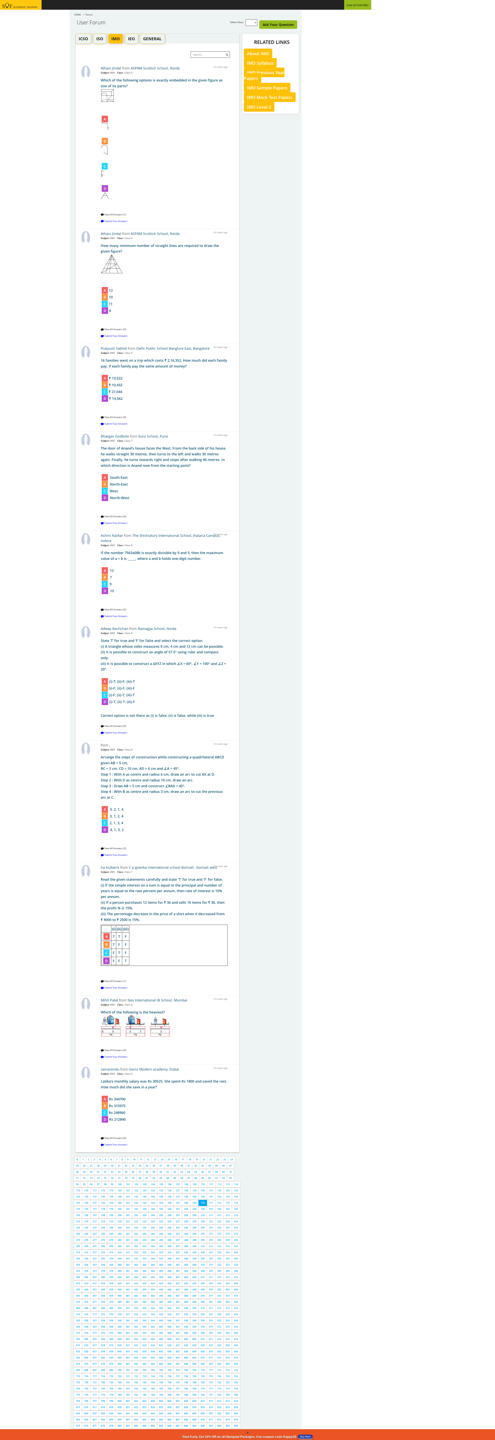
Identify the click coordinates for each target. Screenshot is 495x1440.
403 (145, 1277)
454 (236, 1289)
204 (153, 1215)
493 (228, 1302)
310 (203, 1246)
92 (223, 1178)
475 (78, 1302)
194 (236, 1209)
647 (178, 1351)
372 (219, 1264)
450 (203, 1289)
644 (153, 1351)
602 (136, 1339)
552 (219, 1320)
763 (145, 1388)
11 (141, 1159)
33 (133, 1165)
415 (78, 1283)
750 (203, 1382)
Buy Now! (305, 1436)
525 (161, 1314)
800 (120, 1401)
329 (194, 1252)
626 (169, 1345)
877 (95, 1425)
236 (86, 1227)
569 (194, 1326)
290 (203, 1240)
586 (169, 1333)
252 (219, 1227)
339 (111, 1258)
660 (120, 1357)
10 (134, 1159)
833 (228, 1407)
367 (178, 1264)
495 (78, 1308)
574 (236, 1326)
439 (111, 1289)
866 (169, 1419)
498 (103, 1308)
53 (112, 1172)
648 (186, 1351)
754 (236, 1382)
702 (136, 1370)
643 (145, 1351)
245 (161, 1227)
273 (228, 1233)
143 (145, 1196)
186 (169, 1209)
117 (95, 1190)
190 (203, 1209)
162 (136, 1202)
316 (86, 1252)
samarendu (110, 1069)
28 (98, 1165)
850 (203, 1413)
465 (161, 1295)
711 (211, 1370)
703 (145, 1370)
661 (128, 1357)
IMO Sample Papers (267, 88)
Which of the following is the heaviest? (133, 1012)
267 (178, 1233)
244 (153, 1227)
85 (174, 1178)
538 (103, 1320)
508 (186, 1308)
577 (95, 1333)
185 (161, 1209)
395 (78, 1277)
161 (128, 1202)
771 (211, 1388)
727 (178, 1376)
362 (136, 1264)
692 (219, 1363)
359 (111, 1264)
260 (120, 1233)
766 (169, 1388)
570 (203, 1326)
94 (77, 1184)
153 (228, 1196)
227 (178, 1221)
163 (145, 1202)
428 (186, 1283)
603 (145, 1339)
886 (169, 1425)
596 (86, 1339)
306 (169, 1246)
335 (78, 1258)
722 (136, 1376)
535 (78, 1320)
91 (216, 1178)
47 (230, 1165)
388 (186, 1271)
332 (219, 1252)
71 (77, 1178)
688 (186, 1363)
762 (136, 1388)
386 (169, 1271)
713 (228, 1370)
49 (84, 1172)
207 (178, 1215)
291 (211, 1240)
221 (128, 1221)
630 (203, 1345)
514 (236, 1308)
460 (120, 1295)
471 (211, 1295)
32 (126, 1165)
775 (78, 1394)
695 (78, 1370)
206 (169, 1215)
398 (103, 1277)
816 (86, 1407)
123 (145, 1190)
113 (228, 1184)
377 (95, 1271)
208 (186, 1215)
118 (103, 1190)
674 (236, 1357)
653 (228, 1351)
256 (86, 1233)
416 (86, 1283)
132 (219, 1190)
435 (78, 1289)
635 (78, 1351)
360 (120, 1264)
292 (219, 1240)
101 (128, 1184)
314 (236, 1246)
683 (145, 1363)
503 (145, 1308)
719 (111, 1376)
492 (219, 1302)
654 (236, 1351)
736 (86, 1382)
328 (186, 1252)
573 (228, 1326)
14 (162, 1159)
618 (103, 1345)
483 (145, 1302)
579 (111, 1333)
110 (203, 1184)
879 (111, 1425)
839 (111, 1413)
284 (153, 1240)
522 (136, 1314)
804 (153, 1401)
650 (203, 1351)
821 (128, 1407)
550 (203, 1320)
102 (136, 1184)
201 (128, 1215)
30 (112, 1165)
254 (236, 1227)
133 (228, 1190)
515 (78, 1314)
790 (203, 1394)
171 (211, 1202)
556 (86, 1326)
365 (161, 1264)
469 (194, 1295)
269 (194, 1233)
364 (153, 1264)
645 (161, 1351)
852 (219, 1413)
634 (236, 1345)
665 (161, 1357)
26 (84, 1165)
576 (86, 1333)
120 (120, 1190)
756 (86, 1388)
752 (219, 1382)
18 (190, 1159)
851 (211, 1413)
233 (228, 1221)
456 (86, 1295)
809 (194, 1401)
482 (136, 1302)
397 (95, 1277)
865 (161, 1419)
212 (219, 1215)
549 (194, 1320)
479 (111, 1302)
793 (228, 1394)
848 (186, 1413)
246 (169, 1227)
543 (145, 1320)
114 (236, 1184)
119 (111, 1190)
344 (153, 1258)
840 (120, 1413)
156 (86, 1202)
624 (153, 1345)
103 (145, 1184)
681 (128, 1363)
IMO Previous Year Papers (264, 75)
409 (194, 1277)
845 (161, 1413)
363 (145, 1264)
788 (186, 1394)
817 (95, 1407)
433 (228, 1283)
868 (186, 1419)
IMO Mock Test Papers (270, 97)
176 (86, 1209)
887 (178, 1425)
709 (194, 1370)
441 (128, 1289)
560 (120, 1326)
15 (169, 1159)
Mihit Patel (109, 1000)
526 (169, 1314)
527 (178, 1314)
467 (178, 1295)
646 (169, 1351)
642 (136, 1351)
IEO (131, 38)
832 (219, 1407)
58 (147, 1172)
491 (211, 1302)
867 (178, 1419)
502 (136, 1308)
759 (111, 1388)
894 (236, 1425)
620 (120, 1345)
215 (78, 1221)
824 (153, 1407)
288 (186, 1240)
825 (161, 1407)
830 (203, 1407)
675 (78, 1363)
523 (145, 1314)
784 (153, 1394)
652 (219, 1351)
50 (91, 1172)
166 (169, 1202)
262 (136, 1233)
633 (228, 1345)
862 (136, 1419)
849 (194, 1413)
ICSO (83, 38)
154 (236, 1196)
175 (78, 1209)
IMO (115, 38)
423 (145, 1283)
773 (228, 1388)
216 (86, 1221)
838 (103, 1413)
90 (209, 1178)
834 (236, 1407)
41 (188, 1165)
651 (211, 1351)
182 (136, 1209)
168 (186, 1202)
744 (153, 1382)
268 (186, 1233)
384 (153, 1271)
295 (78, 1246)
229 (194, 1221)
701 (128, 1370)
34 (140, 1165)
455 (78, 1295)
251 (211, 1227)
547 (178, 1320)
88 (195, 1178)
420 (120, 1283)
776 (86, 1394)
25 (77, 1165)
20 (203, 1159)
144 (153, 1196)
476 (86, 1302)
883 (145, 1425)
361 (128, 1264)
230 (203, 1221)
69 (223, 1172)
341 (128, 1258)
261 (128, 1233)
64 (188, 1172)
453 (228, 1289)
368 (186, 1264)
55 (126, 1172)
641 (128, 1351)
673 (228, 1357)
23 (224, 1159)
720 (120, 1376)
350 (203, 1258)
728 (186, 1376)
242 (136, 1227)
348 (186, 1258)
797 (95, 1401)
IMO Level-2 (259, 107)
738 (103, 1382)
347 (178, 1258)
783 (145, 1394)
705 (161, 1370)
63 (181, 1172)
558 (103, 1326)
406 (169, 1277)
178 (103, 1209)
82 (154, 1178)
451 (211, 1289)
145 (161, 1196)
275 (78, 1240)
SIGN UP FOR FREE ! (357, 5)
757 (95, 1388)
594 (236, 1333)
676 (86, 1363)
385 (161, 1271)
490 (203, 1302)
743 (145, 1382)
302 (136, 1246)
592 (219, 1333)
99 (112, 1184)
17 (183, 1159)
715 (78, 1376)
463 (145, 1295)
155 (78, 1202)
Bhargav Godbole (115, 436)
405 (161, 1277)
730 (203, 1376)
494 (236, 1302)
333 (228, 1252)
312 (219, 1246)
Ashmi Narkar (112, 535)
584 (153, 1333)
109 (195, 1184)
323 (145, 1252)
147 (178, 1196)
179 (111, 1209)
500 (120, 1308)
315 (78, 1252)
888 (186, 1425)
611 (211, 1339)
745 (161, 1382)
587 (178, 1333)
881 (128, 1425)
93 (230, 1178)
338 (103, 1258)
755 (78, 1388)
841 (128, 1413)
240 (120, 1227)
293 (228, 1240)
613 (228, 1339)
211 (211, 1215)
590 (203, 1333)
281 (128, 1240)
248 (186, 1227)
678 (103, 1363)
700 (120, 1370)
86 (181, 1178)
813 (228, 1401)
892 (219, 1425)
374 (236, 1264)
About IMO (258, 53)
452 (219, 1289)
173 (228, 1202)
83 (161, 1178)
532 (219, 1314)
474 (236, 1295)
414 (236, 1277)
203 (145, 1215)
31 (119, 1165)
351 (211, 1258)
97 (98, 1184)
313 (228, 1246)
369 (194, 1264)
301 (128, 1246)
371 (211, 1264)
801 (128, 1401)
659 (111, 1357)
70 (230, 1172)
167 (178, 1202)
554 (236, 1320)
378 (103, 1271)
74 (98, 1178)
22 (217, 1159)
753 (228, 1382)
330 (203, 1252)
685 (161, 1363)
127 (178, 1190)
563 (145, 1326)
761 (128, 1388)
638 (103, 1351)
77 (119, 1178)
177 (95, 1209)
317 (95, 1252)
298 (103, 1246)
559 (111, 1326)
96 (91, 1184)
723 (145, 1376)
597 (95, 1339)
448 (186, 1289)
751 (211, 1382)
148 (186, 1196)
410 (203, 1277)
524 (153, 1314)
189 (194, 1209)
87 (188, 1178)
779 (111, 1394)
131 (211, 1190)
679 (111, 1363)
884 (153, 1425)
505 (161, 1308)
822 (136, 1407)
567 (178, 1326)
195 (78, 1215)
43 (202, 1165)
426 (169, 1283)
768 (186, 1388)
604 (153, 1339)
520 (120, 1314)
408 (186, 1277)
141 (128, 1196)
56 (133, 1172)
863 (145, 1419)
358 (103, 1264)
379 (111, 1271)
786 (169, 1394)
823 (145, 1407)
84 (167, 1178)
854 (236, 1413)
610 (203, 1339)
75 (105, 1178)
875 (78, 1425)
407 (178, 1277)
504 (153, 1308)
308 (186, 1246)
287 (178, 1240)
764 (153, 1388)
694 (236, 1363)
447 (178, 1289)
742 (136, 1382)
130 (203, 1190)
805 (161, 1401)
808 (186, 1401)
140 (120, 1196)
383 (145, 1271)
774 (236, 1388)
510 (203, 1308)
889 (194, 1425)
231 (211, 1221)
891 (211, 1425)
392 (219, 1271)
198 (103, 1215)
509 (194, 1308)
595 (78, 1339)
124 (153, 1190)
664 (153, 1357)
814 (236, 1401)
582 (136, 1333)
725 (161, 1376)
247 (178, 1227)
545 (161, 1320)
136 (86, 1196)
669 (194, 1357)
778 (103, 1394)
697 (95, 1370)
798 (103, 1401)
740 (120, 1382)
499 (111, 1308)
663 (145, 1357)
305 (161, 1246)
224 (153, 1221)
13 (155, 1159)
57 (140, 1172)
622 (136, 1345)
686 (169, 1363)
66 (202, 1172)
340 (120, 1258)
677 (95, 1363)
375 (78, 1271)
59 (154, 1172)
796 (86, 1401)
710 (203, 1370)
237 (95, 1227)
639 (111, 1351)
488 (186, 1302)
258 (103, 1233)
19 (196, 1159)
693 (228, 1363)
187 (178, 1209)
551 (211, 1320)
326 (169, 1252)
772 (219, 1388)
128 (186, 1190)
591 (211, 1333)
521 (128, 1314)
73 (91, 1178)
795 (78, 1401)
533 (228, 1314)
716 (86, 1376)
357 (95, 1264)
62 (174, 1172)
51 (98, 1172)
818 (103, 1407)
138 (103, 1196)
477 (95, 1302)
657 (95, 1357)
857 (95, 1419)
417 (95, 1283)
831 (211, 1407)
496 (86, 1308)
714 (236, 1370)
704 (153, 1370)
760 (120, 1388)
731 (211, 1376)
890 (203, 1425)
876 (86, 1425)
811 (211, 1401)
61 (167, 1172)
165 (161, 1202)
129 (194, 1190)
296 (86, 1246)
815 (78, 1407)
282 (136, 1240)
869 (194, 1419)
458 (103, 1295)
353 (228, 1258)
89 (202, 1178)
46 (223, 1165)
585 (161, 1333)
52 (105, 1172)
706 (169, 1370)
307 (178, 1246)
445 (161, 1289)
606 (169, 1339)
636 (86, 1351)
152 (219, 1196)
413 (228, 1277)
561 (128, 1326)
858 (103, 1419)
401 (128, 1277)
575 (78, 1333)
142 (136, 1196)
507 (178, 1308)
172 (219, 1202)
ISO (99, 38)
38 (167, 1165)
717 (95, 1376)
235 (78, 1227)
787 (178, 1394)
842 (136, 1413)
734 (236, 1376)
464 (153, 1295)
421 (128, 1283)
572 (219, 1326)
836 (86, 1413)
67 (209, 1172)
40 (181, 1165)
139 (111, 1196)
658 (103, 1357)
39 (174, 1165)
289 (194, 1240)
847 (178, 1413)
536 (86, 1320)
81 (147, 1178)
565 (161, 1326)
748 (186, 1382)
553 (228, 1320)
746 (169, 1382)
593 (228, 1333)
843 (145, 1413)
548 (186, 1320)
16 (176, 1159)
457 (95, 1295)
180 (120, 1209)
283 (145, 1240)
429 (194, 1283)
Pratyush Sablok (114, 348)
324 (153, 1252)
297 (95, 1246)
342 (136, 1258)
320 (120, 1252)
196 (86, 1215)
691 (211, 1363)
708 (186, 1370)
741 (128, 1382)
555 (78, 1326)
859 (111, 1419)
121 (128, 1190)
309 (194, 1246)
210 (203, 1215)
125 (161, 1190)
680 (120, 1363)
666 (169, 1357)
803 (145, 1401)
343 (145, 1258)
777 (95, 1394)
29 (105, 1165)
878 (103, 1425)
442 (136, 1289)
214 (236, 1215)
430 (203, 1283)
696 (86, 1370)
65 (195, 1172)
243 (145, 1227)
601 (128, 1339)
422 (136, 1283)
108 (186, 1184)
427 (178, 1283)
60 (161, 1172)
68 (216, 1172)
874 (236, 1419)
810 (203, 1401)
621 (128, 1345)
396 (86, 1277)
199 (111, 1215)
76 (112, 1178)
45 (216, 1165)
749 (194, 1382)
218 (103, 1221)
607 (178, 1339)
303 (145, 1246)
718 (103, 1376)
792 (219, 1394)
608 (186, 1339)
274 (236, 1233)
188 (186, 1209)
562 (136, 1326)
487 (178, 1302)
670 (203, 1357)
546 (169, 1320)
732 (219, 1376)
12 (148, 1159)
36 (154, 1165)
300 (120, 1246)
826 (169, 1407)
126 (169, 1190)
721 (128, 1376)
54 (119, 1172)
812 (219, 1401)
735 (78, 1382)
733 (228, 1376)
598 (103, 1339)
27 (91, 1165)
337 (95, 1258)
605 (161, 1339)
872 (219, 1419)
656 (86, 1357)
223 (145, 1221)
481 (128, 1302)
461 (128, 1295)
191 (211, 1209)
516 (86, 1314)
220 (120, 1221)
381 (128, 1271)
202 (136, 1215)
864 (153, 1419)
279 (111, 1240)
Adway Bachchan (114, 628)
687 (178, 1363)
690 (203, 1363)
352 (219, 1258)
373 (228, 1264)
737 (95, 1382)
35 (147, 1165)
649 (194, 1351)
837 (95, 1413)
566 (169, 1326)
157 (95, 1202)
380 (120, 1271)
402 (136, 1277)
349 (194, 1258)
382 (136, 1271)
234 (236, 1221)
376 (86, 1271)
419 (111, 1283)
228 (186, 1221)
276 (86, 1240)
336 (86, 1258)
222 (136, 1221)
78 (126, 1178)
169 (194, 1202)
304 (153, 1246)
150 (203, 1196)
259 (111, 1233)
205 (161, 1215)
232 (219, 1221)
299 (111, 1246)
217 (95, 1221)
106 (170, 1184)
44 (209, 1165)
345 (161, 1258)
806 (169, 1401)
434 (236, 1283)
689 (194, 1363)
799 (111, 1401)
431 (211, 1283)
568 (186, 1326)
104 (153, 1184)
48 (77, 1172)
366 (169, 1264)
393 (228, 1271)
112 (220, 1184)
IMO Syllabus (260, 63)
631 (211, 1345)
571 (211, 1326)
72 (84, 1178)
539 (111, 1320)
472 (219, 1295)
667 (178, 1357)
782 (136, 1394)
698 (103, 1370)
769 (194, 1388)
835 (78, 1413)
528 (186, 1314)
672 (219, 1357)
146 (169, 1196)
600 (120, 1339)
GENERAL (152, 38)
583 (145, 1333)
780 (120, 1394)
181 (128, 1209)
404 (153, 1277)
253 (228, 1227)
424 (153, 1283)
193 (228, 1209)
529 (194, 1314)
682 (136, 1363)
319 (111, 1252)
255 (78, 1233)
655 (78, 1357)
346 (169, 1258)
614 (236, 1339)
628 (186, 1345)
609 (194, 1339)
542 (136, 1320)
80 (140, 1178)
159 (111, 1202)
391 (211, 1271)
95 (84, 1184)
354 (236, 1258)
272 (219, 1233)
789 (194, 1394)
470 (203, 1295)
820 (120, 1407)
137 (95, 1196)
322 (136, 1252)
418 (103, 1283)
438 (103, 1289)
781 (128, 1394)
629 (194, 1345)
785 (161, 1394)
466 (169, 1295)
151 (211, 1196)
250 (203, 1227)
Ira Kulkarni (110, 867)
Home (77, 14)
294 (236, 1240)
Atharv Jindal (111, 68)
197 (95, 1215)
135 (78, 1196)
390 (203, 1271)
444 (153, 1289)
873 (228, 1419)
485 (161, 1302)
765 (161, 1388)
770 (203, 1388)
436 (86, 1289)
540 (120, 1320)
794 (236, 1394)
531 (211, 1314)
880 (120, 1425)
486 (169, 1302)
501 (128, 1308)
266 (169, 1233)
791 (211, 1394)
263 (145, 1233)
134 (236, 1190)
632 (219, 1345)
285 (161, 1240)
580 (120, 1333)
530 (203, 1314)
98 (105, 1184)
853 (228, 1413)
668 (186, 1357)
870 (203, 1419)
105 (161, 1184)
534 (236, 1314)
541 (128, 1320)
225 (161, 1221)
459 (111, 1295)
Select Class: (237, 22)
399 (111, 1277)
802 (136, 1401)
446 (169, 1289)
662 (136, 1357)
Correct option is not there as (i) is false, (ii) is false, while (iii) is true (163, 678)
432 (219, 1283)
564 (153, 1326)
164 (153, 1202)
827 (178, 1407)
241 (128, 1227)
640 (120, 1351)
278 (103, 1240)
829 (194, 1407)
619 (111, 1345)
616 (86, 1345)
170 (203, 1202)
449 (194, 1289)
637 (95, 1351)
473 (228, 1295)
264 (153, 1233)
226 (169, 1221)
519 (111, 1314)
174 (236, 1202)
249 (194, 1227)
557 (95, 1326)
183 (145, 1209)
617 (95, 1345)
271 (211, 1233)
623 (145, 1345)
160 (120, 1202)
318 (103, 1252)
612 (219, 1339)
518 (103, 1314)
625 (161, 1345)
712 (219, 1370)
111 (211, 1184)
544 (153, 1320)
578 (103, 1333)
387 (178, 1271)
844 (153, 1413)
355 (78, 1264)
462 (136, 1295)
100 (120, 1184)
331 (211, 1252)
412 (219, 1277)
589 (194, 1333)
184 (153, 1209)
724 (153, 1376)
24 (231, 1159)
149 (194, 1196)
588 (186, 1333)
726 (169, 1376)
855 (78, 1419)
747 (178, 1382)
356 (86, 1264)
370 (203, 1264)
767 (178, 1388)
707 (178, 1370)
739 (111, 1382)
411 (211, 1277)
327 (178, 1252)
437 (95, 1289)
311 (211, 1246)
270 (203, 1233)
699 (111, 1370)
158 (103, 1202)
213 (228, 1215)
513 (228, 1308)
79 (133, 1178)
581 (128, 1333)
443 (145, 1289)
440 (120, 1289)
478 (103, 1302)
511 (211, 1308)
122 (136, 1190)
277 (95, 1240)
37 (161, 1165)
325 (161, 1252)
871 (211, 1419)
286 (169, 1240)
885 (161, 1425)
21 (210, 1159)
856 (86, 1419)
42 (195, 1165)
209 (194, 1215)
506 (169, 1308)
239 (111, 1227)
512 (219, 1308)
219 (111, 1221)
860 (120, 1419)
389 (194, 1271)
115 (78, 1190)
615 (78, 1345)
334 (236, 1252)
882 (136, 1425)
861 (128, 1419)
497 (95, 1308)
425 (161, 1283)
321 (128, 1252)
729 (194, 1376)
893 (228, 1425)
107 (178, 1184)
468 (186, 1295)
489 (194, 1302)
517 (95, 1314)
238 (103, 1227)
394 (236, 1271)
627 (178, 1345)
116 (86, 1190)
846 (169, 1413)
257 (95, 1233)
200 (120, 1215)
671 (211, 1357)
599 (111, 1339)
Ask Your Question (278, 24)
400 (120, 1277)
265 (161, 1233)
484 (153, 1302)
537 (95, 1320)
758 (103, 1388)
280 (120, 1240)
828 (186, 1407)
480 (120, 1302)
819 (111, 1407)
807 (178, 1401)
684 (153, 1363)
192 (219, 1209)
